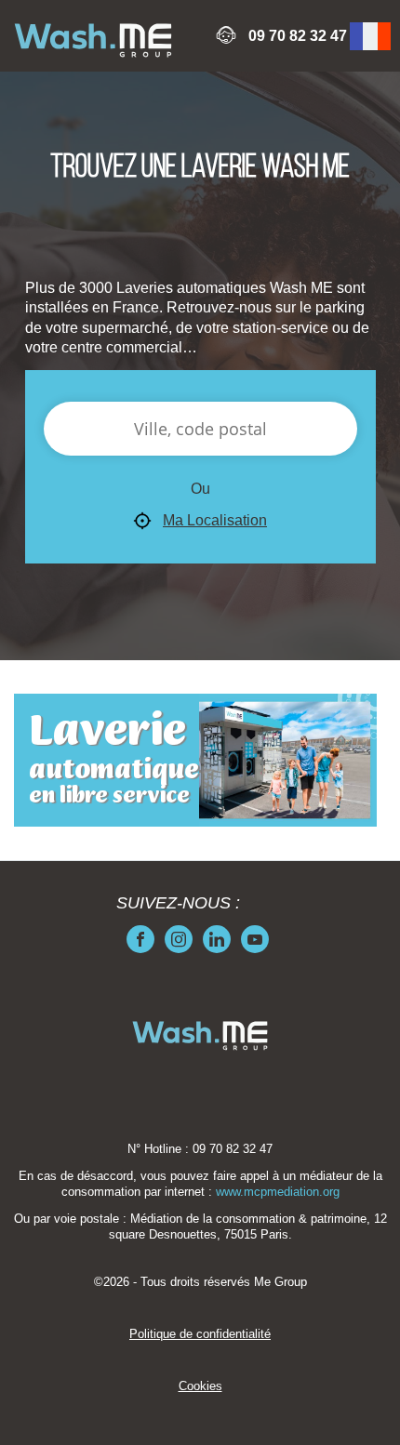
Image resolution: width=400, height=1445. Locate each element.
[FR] (370, 36)
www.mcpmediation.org (278, 1192)
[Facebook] (140, 939)
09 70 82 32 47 (297, 36)
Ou (200, 489)
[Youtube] (255, 939)
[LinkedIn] (217, 939)
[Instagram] (179, 939)
